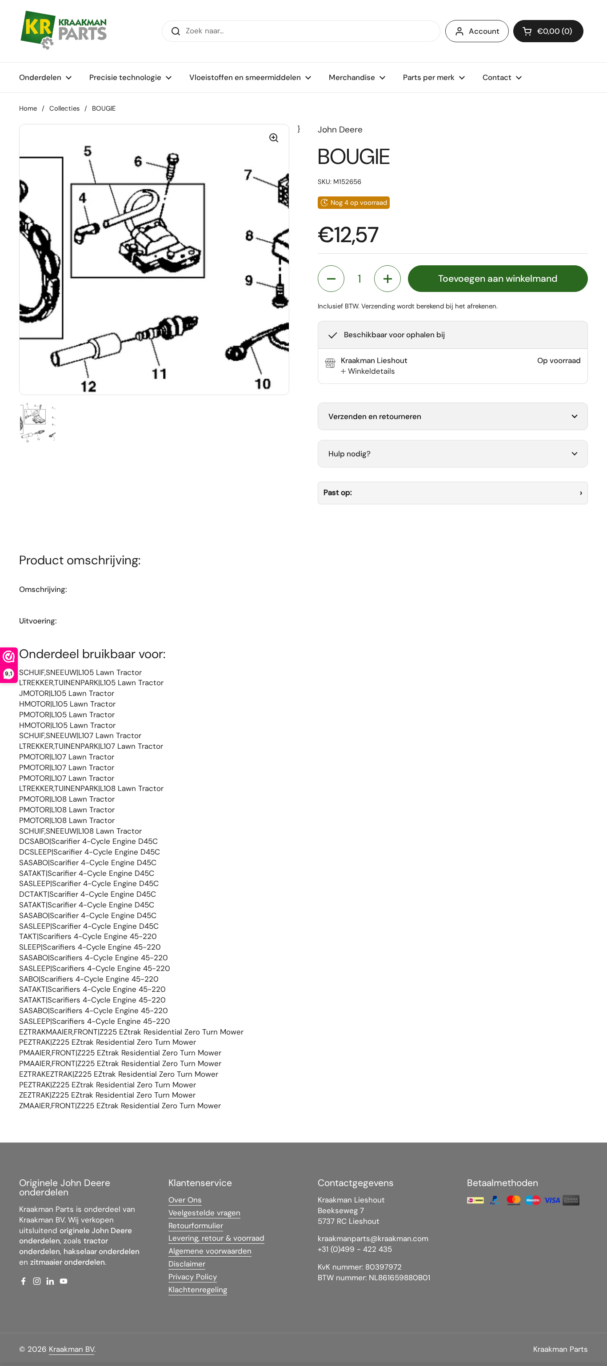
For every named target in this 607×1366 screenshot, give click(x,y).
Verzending (378, 306)
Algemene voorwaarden (210, 1251)
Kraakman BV (71, 1349)
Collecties (64, 108)
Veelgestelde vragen (204, 1213)
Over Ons (185, 1200)
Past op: (337, 492)
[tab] (368, 371)
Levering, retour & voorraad (216, 1238)
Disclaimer (186, 1264)
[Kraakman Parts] (63, 31)
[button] (548, 31)
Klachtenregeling (197, 1289)
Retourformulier (195, 1225)
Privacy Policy (192, 1277)
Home (28, 108)
